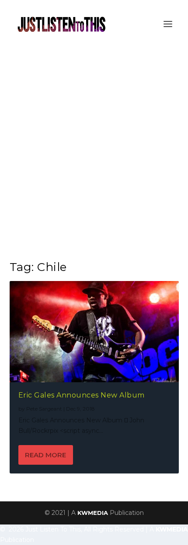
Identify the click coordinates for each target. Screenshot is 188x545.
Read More (45, 455)
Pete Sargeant (44, 408)
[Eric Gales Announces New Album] (94, 331)
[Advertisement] (94, 146)
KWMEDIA (92, 512)
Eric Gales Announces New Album (81, 395)
